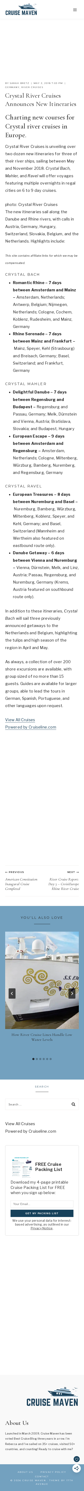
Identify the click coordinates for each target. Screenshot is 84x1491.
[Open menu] (75, 9)
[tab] (33, 1059)
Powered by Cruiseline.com (30, 727)
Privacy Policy (53, 1472)
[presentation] (42, 980)
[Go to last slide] (12, 993)
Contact (42, 1476)
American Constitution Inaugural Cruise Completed (21, 881)
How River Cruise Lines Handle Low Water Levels (42, 1037)
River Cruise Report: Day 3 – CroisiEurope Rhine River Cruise (63, 881)
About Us (25, 1472)
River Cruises (32, 87)
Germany (12, 87)
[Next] (71, 993)
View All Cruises (20, 720)
